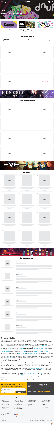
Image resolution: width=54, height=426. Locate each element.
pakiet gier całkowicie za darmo (37, 368)
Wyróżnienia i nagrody (19, 401)
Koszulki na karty (31, 398)
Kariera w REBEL (44, 407)
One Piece (45, 351)
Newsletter (43, 398)
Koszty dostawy (4, 398)
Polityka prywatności (34, 420)
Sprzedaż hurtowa (31, 401)
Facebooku (27, 373)
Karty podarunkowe (45, 400)
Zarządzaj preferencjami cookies (51, 423)
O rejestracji (3, 408)
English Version (31, 404)
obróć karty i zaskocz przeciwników (12, 13)
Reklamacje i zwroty (5, 401)
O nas (15, 398)
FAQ (2, 409)
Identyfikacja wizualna (18, 409)
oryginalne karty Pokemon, (47, 349)
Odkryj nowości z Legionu (27, 30)
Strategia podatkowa (45, 405)
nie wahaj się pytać (43, 345)
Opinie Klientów (17, 400)
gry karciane (23, 351)
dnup (3, 10)
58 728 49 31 (42, 385)
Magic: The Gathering (5, 351)
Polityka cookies (44, 404)
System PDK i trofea (45, 401)
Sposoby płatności (5, 405)
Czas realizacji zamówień (6, 403)
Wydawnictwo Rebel (32, 400)
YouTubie (41, 373)
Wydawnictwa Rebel (25, 374)
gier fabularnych (9, 357)
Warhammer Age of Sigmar (33, 353)
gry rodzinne (21, 348)
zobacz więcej (44, 81)
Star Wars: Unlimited (38, 351)
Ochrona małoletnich (18, 408)
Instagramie (32, 373)
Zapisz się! (20, 392)
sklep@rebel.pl (43, 391)
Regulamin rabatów (5, 407)
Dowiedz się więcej (6, 16)
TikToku (36, 373)
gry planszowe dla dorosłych (40, 348)
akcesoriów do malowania (41, 355)
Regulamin (42, 420)
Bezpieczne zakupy (5, 404)
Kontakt (2, 400)
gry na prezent (26, 345)
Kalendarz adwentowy (19, 407)
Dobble (9, 30)
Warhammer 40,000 (22, 353)
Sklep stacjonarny (18, 403)
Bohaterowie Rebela (18, 405)
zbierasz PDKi (14, 364)
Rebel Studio (30, 403)
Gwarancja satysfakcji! (18, 404)
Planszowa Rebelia (31, 405)
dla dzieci (9, 348)
